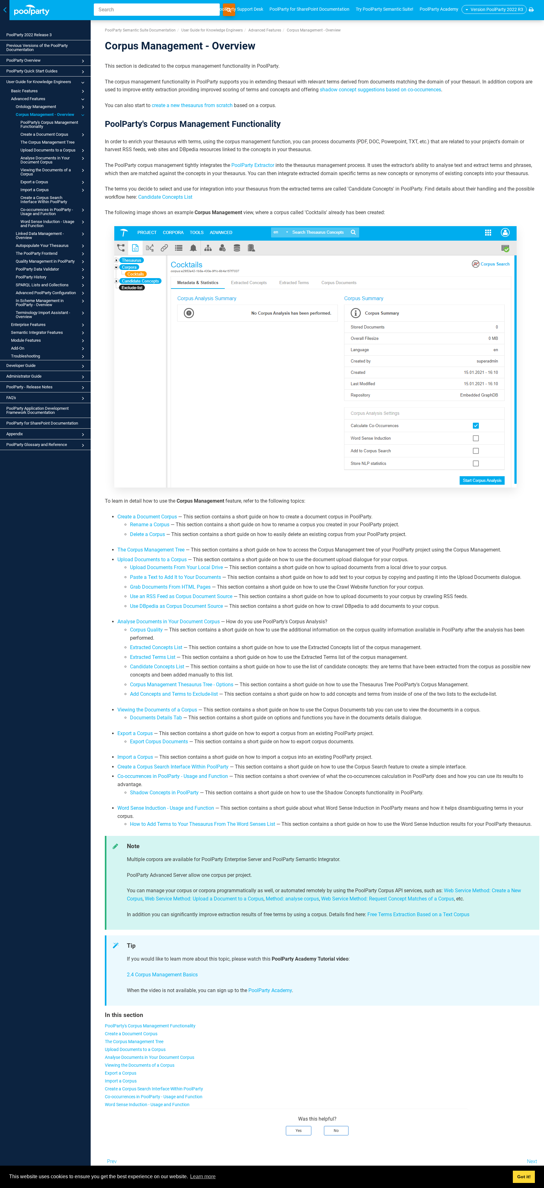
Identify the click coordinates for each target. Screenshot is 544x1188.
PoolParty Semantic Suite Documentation (140, 30)
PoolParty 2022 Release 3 (29, 34)
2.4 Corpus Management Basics (162, 975)
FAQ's (11, 397)
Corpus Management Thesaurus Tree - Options (181, 685)
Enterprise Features (28, 324)
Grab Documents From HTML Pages (170, 587)
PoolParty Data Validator (37, 269)
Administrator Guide (24, 376)
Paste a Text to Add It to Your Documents (175, 577)
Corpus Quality (146, 630)
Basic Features (24, 91)
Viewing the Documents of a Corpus (45, 172)
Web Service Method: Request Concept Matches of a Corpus (387, 899)
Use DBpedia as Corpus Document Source (176, 606)
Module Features (26, 340)
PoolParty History (31, 277)
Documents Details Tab (156, 718)
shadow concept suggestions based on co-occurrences (380, 90)
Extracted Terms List (152, 657)
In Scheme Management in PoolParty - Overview (40, 302)
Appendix (14, 433)
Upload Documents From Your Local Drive (176, 567)
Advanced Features (28, 98)
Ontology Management (36, 106)
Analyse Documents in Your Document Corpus (45, 160)
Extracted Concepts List (156, 647)
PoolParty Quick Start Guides (32, 71)
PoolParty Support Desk (240, 9)
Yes (299, 1130)
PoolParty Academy (439, 9)
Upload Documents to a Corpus (48, 150)
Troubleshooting (25, 356)
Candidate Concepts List (165, 197)
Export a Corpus (34, 182)
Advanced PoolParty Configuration (46, 292)
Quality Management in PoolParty (45, 261)
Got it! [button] (524, 1176)
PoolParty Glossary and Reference (36, 444)
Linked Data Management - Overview (40, 235)
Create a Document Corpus (44, 134)
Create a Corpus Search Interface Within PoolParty (43, 199)
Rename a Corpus (149, 525)
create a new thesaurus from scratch (192, 105)
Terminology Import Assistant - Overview (43, 314)
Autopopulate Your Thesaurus (42, 245)
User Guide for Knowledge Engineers (38, 81)
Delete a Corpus (147, 534)
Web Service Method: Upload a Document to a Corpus (204, 899)
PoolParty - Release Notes (29, 387)
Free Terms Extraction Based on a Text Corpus (418, 914)
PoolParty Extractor (252, 165)
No (336, 1130)
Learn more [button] (203, 1176)
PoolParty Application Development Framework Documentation (37, 410)
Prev (112, 1161)
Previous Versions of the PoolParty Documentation (37, 47)
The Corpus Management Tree (47, 142)
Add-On (17, 348)
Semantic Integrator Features (37, 332)
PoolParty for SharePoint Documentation (42, 423)
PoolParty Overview (23, 60)
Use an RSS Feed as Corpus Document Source (181, 596)
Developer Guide (21, 365)
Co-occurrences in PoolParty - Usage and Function (46, 211)
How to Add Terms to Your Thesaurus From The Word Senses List (202, 824)
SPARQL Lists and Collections (42, 285)
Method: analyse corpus (292, 899)
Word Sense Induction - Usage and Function (47, 223)
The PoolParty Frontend (36, 253)
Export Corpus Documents (159, 742)
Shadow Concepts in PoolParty (164, 793)
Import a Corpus (34, 189)
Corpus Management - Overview (45, 114)
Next (532, 1161)
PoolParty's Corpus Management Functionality (49, 124)
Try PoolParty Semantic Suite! (384, 9)
